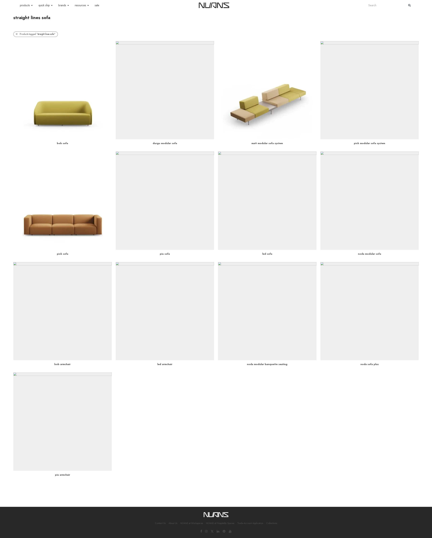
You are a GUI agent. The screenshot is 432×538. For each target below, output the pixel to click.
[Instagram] (206, 531)
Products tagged (37, 34)
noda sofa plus (369, 364)
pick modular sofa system (369, 143)
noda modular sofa (369, 254)
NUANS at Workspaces (191, 523)
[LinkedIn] (218, 531)
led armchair (164, 364)
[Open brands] (68, 5)
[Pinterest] (224, 531)
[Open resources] (88, 5)
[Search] (409, 5)
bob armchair (62, 364)
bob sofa (62, 143)
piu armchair (62, 475)
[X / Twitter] (212, 531)
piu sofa (165, 254)
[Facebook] (201, 531)
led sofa (267, 254)
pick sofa (62, 254)
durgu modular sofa (165, 143)
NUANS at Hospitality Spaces (220, 523)
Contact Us (160, 523)
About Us (173, 523)
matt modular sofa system (267, 143)
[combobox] (385, 5)
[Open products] (32, 5)
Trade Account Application (250, 523)
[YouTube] (230, 531)
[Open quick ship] (52, 5)
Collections (271, 523)
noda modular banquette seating (267, 364)
